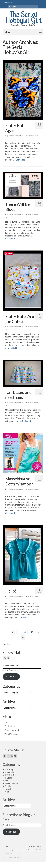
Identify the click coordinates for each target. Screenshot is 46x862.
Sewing (36, 136)
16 (25, 632)
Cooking (9, 769)
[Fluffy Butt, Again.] (23, 89)
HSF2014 (9, 775)
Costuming (10, 772)
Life (6, 781)
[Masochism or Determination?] (23, 453)
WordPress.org (11, 734)
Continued (20, 160)
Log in (7, 722)
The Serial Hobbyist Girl (23, 17)
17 (32, 632)
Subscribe (11, 676)
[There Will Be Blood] (23, 185)
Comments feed (11, 730)
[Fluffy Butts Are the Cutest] (23, 280)
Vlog (7, 792)
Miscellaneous (11, 783)
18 (38, 632)
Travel (8, 789)
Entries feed (9, 726)
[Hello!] (23, 555)
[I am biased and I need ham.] (23, 373)
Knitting (8, 778)
